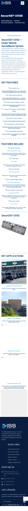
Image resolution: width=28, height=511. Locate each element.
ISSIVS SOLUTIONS (13, 452)
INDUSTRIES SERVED (14, 454)
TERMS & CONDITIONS (14, 462)
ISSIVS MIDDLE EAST (13, 449)
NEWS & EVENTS (12, 457)
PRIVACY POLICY (12, 460)
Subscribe (24, 501)
